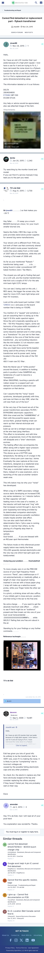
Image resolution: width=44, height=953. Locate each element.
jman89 (9, 210)
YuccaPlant (11, 900)
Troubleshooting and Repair (27, 885)
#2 (42, 159)
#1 (42, 44)
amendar (14, 804)
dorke (12, 158)
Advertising (38, 935)
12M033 (6, 305)
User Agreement (33, 948)
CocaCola (20, 856)
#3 (42, 189)
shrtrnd (18, 904)
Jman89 (16, 27)
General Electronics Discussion (26, 916)
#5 (42, 805)
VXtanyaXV (11, 916)
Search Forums (17, 32)
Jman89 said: (10, 727)
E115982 (7, 95)
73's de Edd (15, 188)
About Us (5, 935)
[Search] (36, 2)
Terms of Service (21, 948)
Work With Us (26, 935)
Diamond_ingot (12, 885)
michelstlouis (12, 852)
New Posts (29, 32)
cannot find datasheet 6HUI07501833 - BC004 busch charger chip (22, 847)
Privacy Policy (10, 948)
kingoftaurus (12, 869)
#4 (42, 713)
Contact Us (15, 935)
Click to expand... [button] (22, 745)
